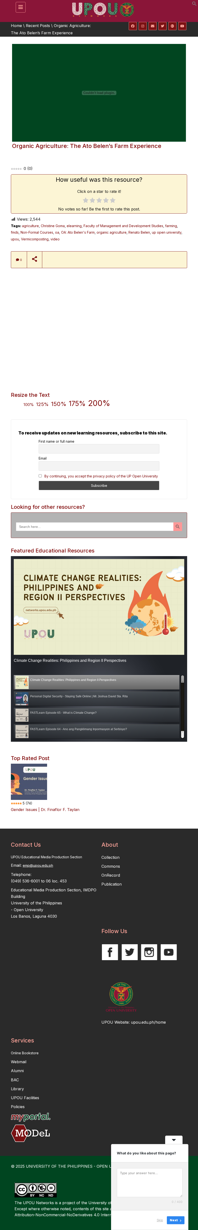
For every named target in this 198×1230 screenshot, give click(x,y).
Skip (160, 1220)
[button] (194, 4)
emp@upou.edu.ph (38, 865)
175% (77, 403)
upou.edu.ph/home (148, 1022)
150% (58, 403)
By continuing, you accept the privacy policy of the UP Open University (101, 476)
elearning (74, 226)
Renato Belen (139, 232)
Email (43, 458)
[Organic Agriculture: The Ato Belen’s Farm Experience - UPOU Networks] (101, 6)
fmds (15, 232)
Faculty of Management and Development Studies (123, 226)
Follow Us (114, 931)
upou (15, 239)
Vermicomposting (35, 239)
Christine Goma (53, 226)
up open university (166, 232)
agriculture (30, 226)
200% (99, 403)
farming (171, 226)
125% (42, 404)
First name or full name (56, 441)
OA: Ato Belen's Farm (78, 232)
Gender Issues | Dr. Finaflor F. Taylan (45, 809)
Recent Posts (38, 25)
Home (16, 25)
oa (57, 232)
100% (28, 404)
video (55, 239)
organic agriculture (112, 232)
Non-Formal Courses (37, 232)
